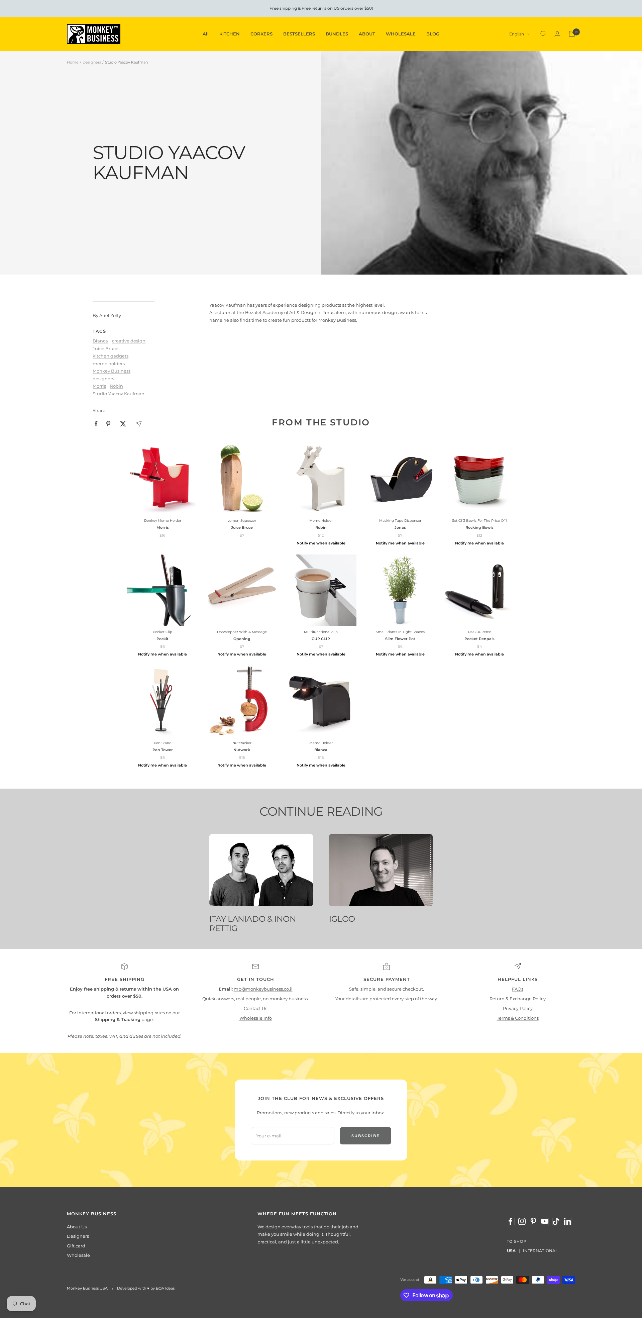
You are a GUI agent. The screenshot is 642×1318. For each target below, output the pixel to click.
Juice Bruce (105, 348)
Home (73, 62)
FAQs (517, 989)
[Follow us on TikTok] (556, 1221)
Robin (116, 386)
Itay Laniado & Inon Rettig (252, 923)
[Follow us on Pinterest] (533, 1221)
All (206, 33)
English (516, 33)
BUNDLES (337, 33)
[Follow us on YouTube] (544, 1221)
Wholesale (78, 1255)
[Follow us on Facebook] (510, 1221)
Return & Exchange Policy (518, 998)
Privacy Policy (518, 1008)
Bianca (100, 340)
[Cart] (571, 34)
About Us (77, 1226)
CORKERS (261, 33)
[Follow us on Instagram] (522, 1221)
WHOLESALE (401, 33)
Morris (99, 386)
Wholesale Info (255, 1018)
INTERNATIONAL (540, 1250)
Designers (92, 62)
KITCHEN (229, 33)
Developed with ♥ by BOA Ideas (146, 1288)
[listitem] (96, 423)
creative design (128, 340)
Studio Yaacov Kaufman (118, 393)
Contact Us (255, 1008)
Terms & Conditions (518, 1018)
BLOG (432, 33)
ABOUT (367, 33)
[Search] (543, 34)
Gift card (76, 1245)
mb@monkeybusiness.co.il (263, 989)
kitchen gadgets (110, 356)
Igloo (342, 919)
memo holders (109, 363)
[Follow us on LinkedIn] (567, 1221)
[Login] (557, 34)
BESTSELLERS (299, 33)
